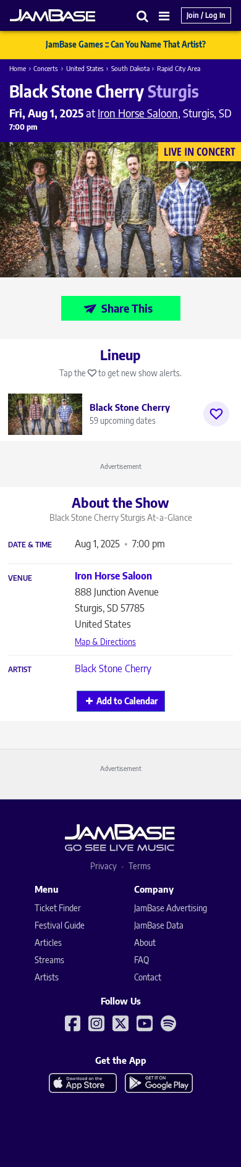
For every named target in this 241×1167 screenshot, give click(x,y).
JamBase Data (159, 925)
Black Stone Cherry (113, 668)
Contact (147, 977)
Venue (20, 578)
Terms (140, 866)
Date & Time (30, 545)
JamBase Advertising (170, 908)
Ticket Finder (58, 908)
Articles (48, 942)
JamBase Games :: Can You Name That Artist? (126, 44)
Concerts (45, 68)
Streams (49, 959)
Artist (20, 669)
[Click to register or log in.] (216, 414)
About (145, 942)
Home (17, 68)
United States (85, 68)
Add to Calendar (127, 701)
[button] (142, 16)
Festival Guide (60, 925)
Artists (47, 977)
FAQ (141, 959)
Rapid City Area (178, 68)
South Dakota (130, 68)
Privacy (103, 866)
